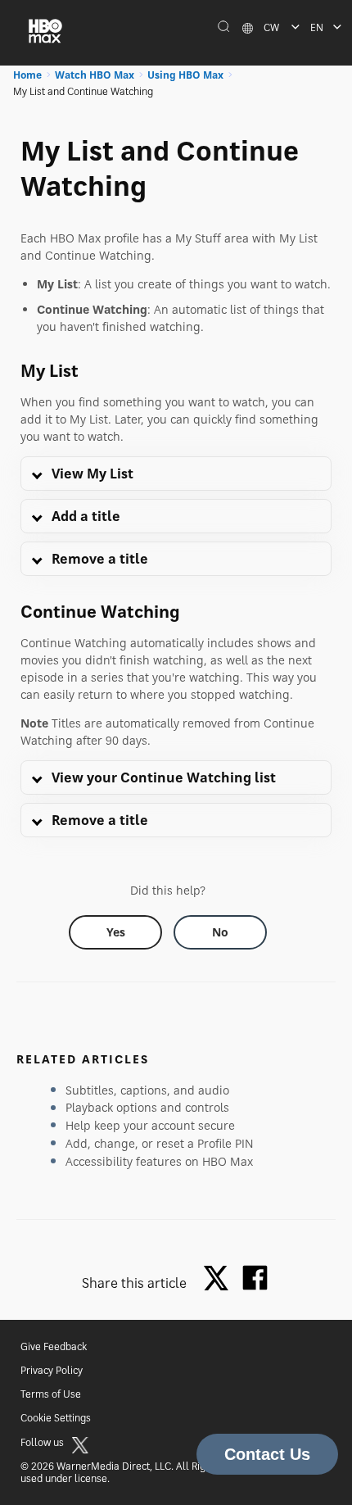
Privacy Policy (51, 1370)
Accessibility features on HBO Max (159, 1161)
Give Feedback (53, 1346)
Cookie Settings (55, 1418)
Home (27, 75)
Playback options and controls (147, 1107)
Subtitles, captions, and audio (147, 1090)
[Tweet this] (220, 1279)
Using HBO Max (185, 75)
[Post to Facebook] (255, 1277)
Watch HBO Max (94, 75)
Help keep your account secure (150, 1125)
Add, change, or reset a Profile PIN (159, 1143)
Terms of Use (50, 1394)
